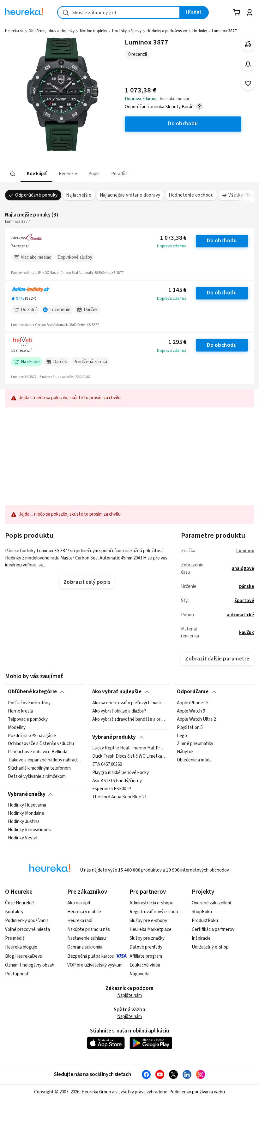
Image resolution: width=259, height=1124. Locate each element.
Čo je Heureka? (19, 903)
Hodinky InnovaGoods (29, 830)
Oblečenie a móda (194, 760)
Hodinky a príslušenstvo (167, 31)
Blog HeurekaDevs (23, 956)
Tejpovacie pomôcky (28, 719)
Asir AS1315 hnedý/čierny (117, 781)
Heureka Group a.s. (99, 1092)
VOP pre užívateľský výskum (95, 965)
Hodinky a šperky (127, 31)
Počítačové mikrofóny (29, 703)
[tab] (36, 174)
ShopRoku (202, 911)
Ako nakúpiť (79, 903)
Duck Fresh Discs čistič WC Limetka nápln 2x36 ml (129, 756)
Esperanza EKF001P (111, 789)
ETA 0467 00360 (107, 764)
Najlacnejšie (78, 195)
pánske (246, 586)
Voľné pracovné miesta (27, 929)
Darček (91, 309)
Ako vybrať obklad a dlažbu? (119, 711)
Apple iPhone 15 (192, 703)
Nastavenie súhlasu (86, 938)
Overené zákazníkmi (211, 903)
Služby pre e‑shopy (148, 920)
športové (244, 600)
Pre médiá (15, 938)
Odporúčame (192, 691)
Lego (182, 735)
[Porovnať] (248, 44)
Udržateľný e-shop (210, 947)
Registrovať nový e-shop (154, 911)
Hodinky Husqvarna (27, 805)
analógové (243, 568)
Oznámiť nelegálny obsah (29, 965)
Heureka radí (79, 920)
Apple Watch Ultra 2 (196, 719)
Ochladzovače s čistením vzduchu (41, 744)
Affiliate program (146, 956)
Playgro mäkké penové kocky (120, 773)
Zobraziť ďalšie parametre (217, 659)
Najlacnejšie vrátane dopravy (130, 195)
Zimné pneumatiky (195, 744)
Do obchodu (222, 241)
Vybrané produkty (114, 737)
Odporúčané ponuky (36, 195)
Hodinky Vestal (22, 838)
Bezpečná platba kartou (90, 956)
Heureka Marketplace (151, 929)
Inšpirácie (201, 938)
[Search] (13, 174)
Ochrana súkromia (84, 947)
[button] (36, 174)
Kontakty (14, 911)
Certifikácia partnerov (213, 929)
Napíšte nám (129, 995)
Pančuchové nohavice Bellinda (37, 752)
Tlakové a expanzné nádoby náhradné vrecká (45, 760)
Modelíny (17, 727)
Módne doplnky (93, 31)
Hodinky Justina (23, 822)
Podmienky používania (27, 920)
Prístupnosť (17, 974)
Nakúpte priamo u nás (88, 929)
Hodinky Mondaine (26, 813)
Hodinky (199, 31)
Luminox (245, 550)
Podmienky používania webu (197, 1092)
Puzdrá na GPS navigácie (32, 735)
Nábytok (185, 752)
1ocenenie (59, 309)
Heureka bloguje (21, 947)
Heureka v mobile (84, 911)
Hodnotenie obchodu (191, 195)
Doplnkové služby (74, 257)
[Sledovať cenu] (248, 64)
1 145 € (177, 290)
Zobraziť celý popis (86, 582)
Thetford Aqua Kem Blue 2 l (119, 797)
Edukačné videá (145, 965)
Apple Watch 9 (191, 711)
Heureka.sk (14, 31)
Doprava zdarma (171, 246)
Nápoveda (139, 974)
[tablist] (106, 174)
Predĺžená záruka (90, 361)
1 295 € (177, 342)
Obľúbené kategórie (32, 691)
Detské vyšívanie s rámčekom (37, 776)
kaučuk (246, 632)
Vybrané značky (26, 794)
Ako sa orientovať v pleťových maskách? (129, 703)
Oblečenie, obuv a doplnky (51, 31)
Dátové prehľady (146, 947)
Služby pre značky (147, 938)
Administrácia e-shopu (151, 903)
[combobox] (118, 12)
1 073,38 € (173, 238)
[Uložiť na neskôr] (248, 83)
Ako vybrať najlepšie (117, 691)
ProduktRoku (205, 920)
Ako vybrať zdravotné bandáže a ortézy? (129, 719)
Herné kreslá (20, 711)
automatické (240, 615)
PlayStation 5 (190, 727)
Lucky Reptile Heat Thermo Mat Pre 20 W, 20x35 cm (129, 748)
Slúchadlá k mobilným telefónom (39, 768)
